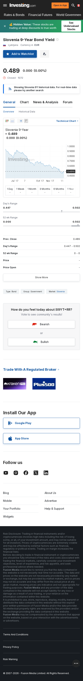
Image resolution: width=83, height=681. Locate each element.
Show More (41, 277)
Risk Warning (10, 659)
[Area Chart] (12, 121)
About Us (50, 492)
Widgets (8, 516)
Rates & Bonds (14, 15)
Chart (24, 102)
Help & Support (54, 508)
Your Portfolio (11, 508)
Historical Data (27, 111)
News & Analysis (45, 102)
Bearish (44, 324)
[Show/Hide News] (26, 121)
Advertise (51, 500)
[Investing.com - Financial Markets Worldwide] (23, 5)
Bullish (45, 341)
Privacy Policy (11, 647)
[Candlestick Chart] (7, 121)
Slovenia (61, 291)
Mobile (7, 500)
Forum (67, 102)
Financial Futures (40, 15)
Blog (6, 492)
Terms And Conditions (15, 634)
